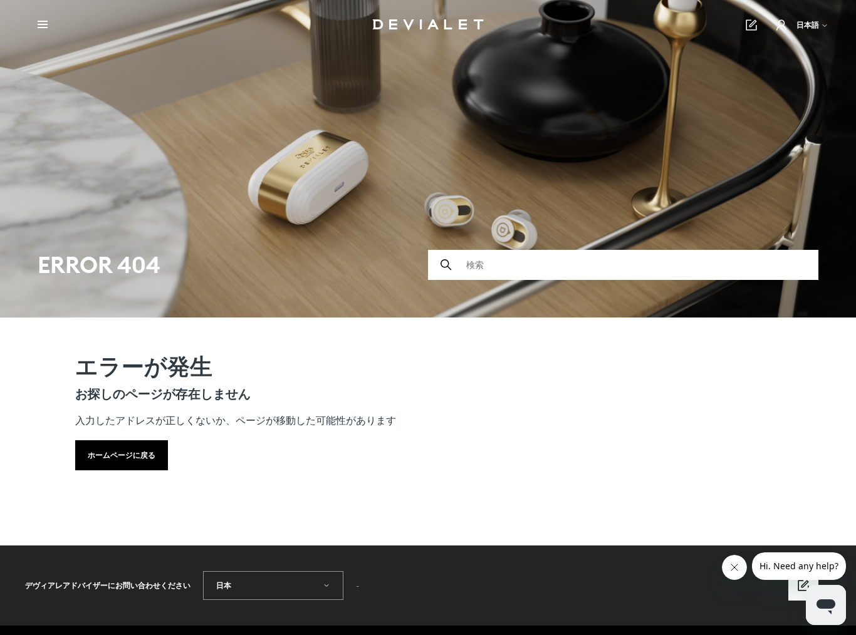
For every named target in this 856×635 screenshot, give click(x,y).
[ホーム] (428, 25)
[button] (781, 25)
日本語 (808, 24)
